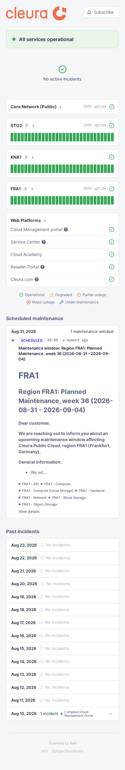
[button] (62, 106)
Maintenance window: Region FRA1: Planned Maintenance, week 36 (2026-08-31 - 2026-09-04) (64, 353)
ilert (73, 743)
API (44, 751)
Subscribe (104, 12)
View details (29, 511)
